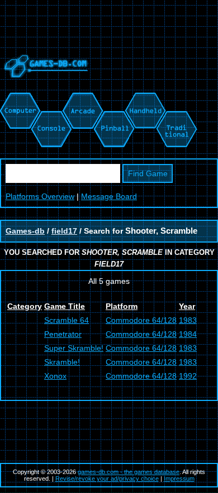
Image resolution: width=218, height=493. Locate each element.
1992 (188, 375)
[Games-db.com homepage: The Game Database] (44, 86)
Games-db (25, 230)
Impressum (179, 478)
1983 (188, 320)
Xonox (55, 375)
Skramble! (62, 361)
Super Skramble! (73, 348)
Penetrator (63, 334)
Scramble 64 (66, 320)
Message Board (109, 196)
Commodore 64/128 (141, 320)
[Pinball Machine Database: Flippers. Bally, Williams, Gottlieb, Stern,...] (113, 98)
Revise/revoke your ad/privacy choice (107, 478)
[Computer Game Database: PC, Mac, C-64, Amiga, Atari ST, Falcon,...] (18, 98)
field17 (64, 230)
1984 (188, 334)
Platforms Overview (40, 196)
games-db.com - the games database (128, 471)
